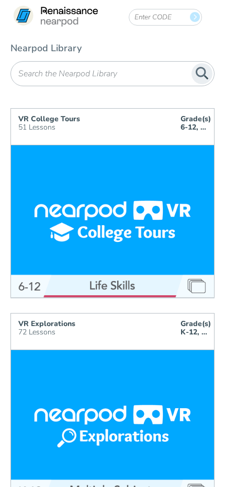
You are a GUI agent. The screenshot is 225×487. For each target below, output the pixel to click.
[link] (55, 17)
